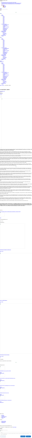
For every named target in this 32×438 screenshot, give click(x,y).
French (5, 5)
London (12, 211)
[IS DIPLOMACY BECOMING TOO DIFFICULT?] (12, 248)
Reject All (28, 436)
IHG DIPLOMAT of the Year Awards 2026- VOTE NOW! (9, 2)
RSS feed (3, 415)
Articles (3, 85)
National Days (3, 422)
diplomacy (3, 211)
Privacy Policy (3, 417)
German (5, 6)
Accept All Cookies (23, 436)
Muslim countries (15, 211)
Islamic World (7, 211)
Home (1, 85)
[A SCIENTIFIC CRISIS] (2, 216)
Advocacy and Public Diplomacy (3, 300)
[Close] (31, 433)
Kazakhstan (10, 211)
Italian (5, 7)
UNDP (19, 211)
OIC (18, 211)
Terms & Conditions (4, 416)
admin (1, 372)
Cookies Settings (3, 436)
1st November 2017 (2, 91)
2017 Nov (1, 211)
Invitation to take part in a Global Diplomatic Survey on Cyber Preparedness (11, 3)
